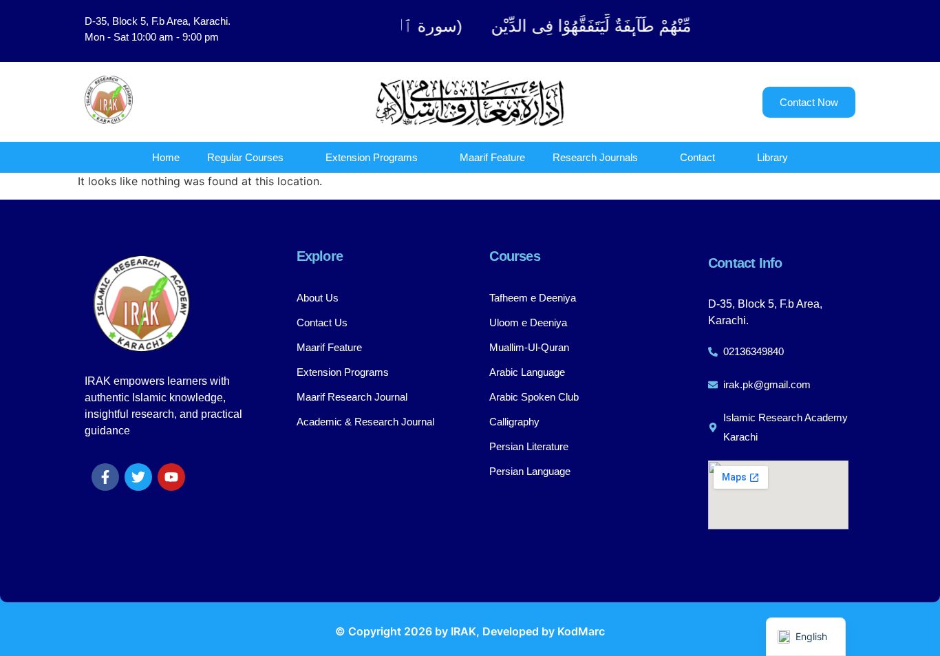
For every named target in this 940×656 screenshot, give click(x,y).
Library (772, 157)
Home (166, 157)
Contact (697, 157)
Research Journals (595, 157)
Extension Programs (371, 157)
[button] (786, 31)
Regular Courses (245, 157)
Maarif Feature (492, 157)
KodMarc (581, 631)
